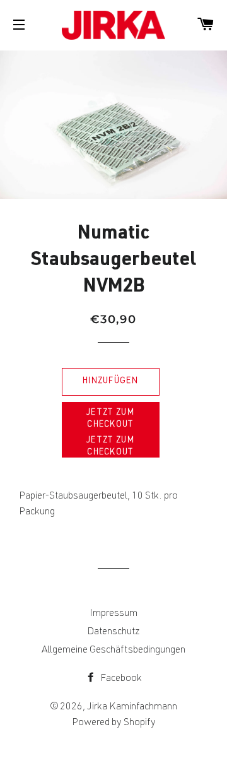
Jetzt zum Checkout (110, 419)
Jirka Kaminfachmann (132, 707)
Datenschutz (113, 632)
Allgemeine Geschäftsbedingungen (113, 651)
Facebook (120, 679)
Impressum (113, 614)
